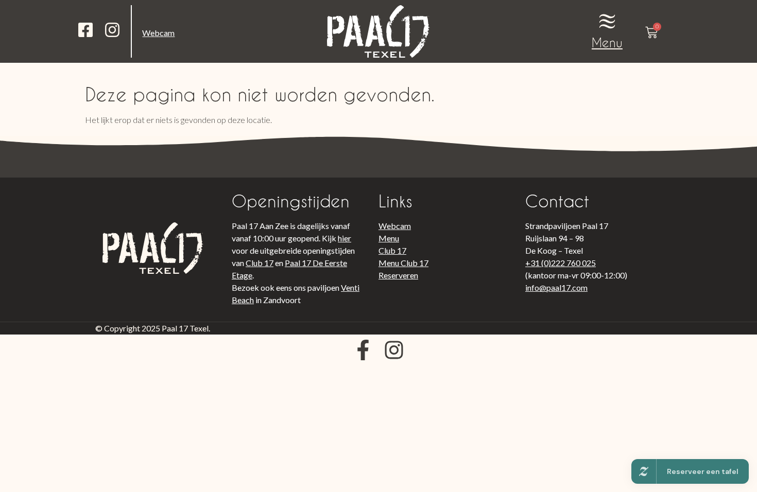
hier (344, 238)
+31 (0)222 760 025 (560, 263)
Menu (607, 42)
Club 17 (259, 263)
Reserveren (398, 275)
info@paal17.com (556, 287)
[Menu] (607, 21)
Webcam (158, 33)
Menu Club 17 (403, 263)
